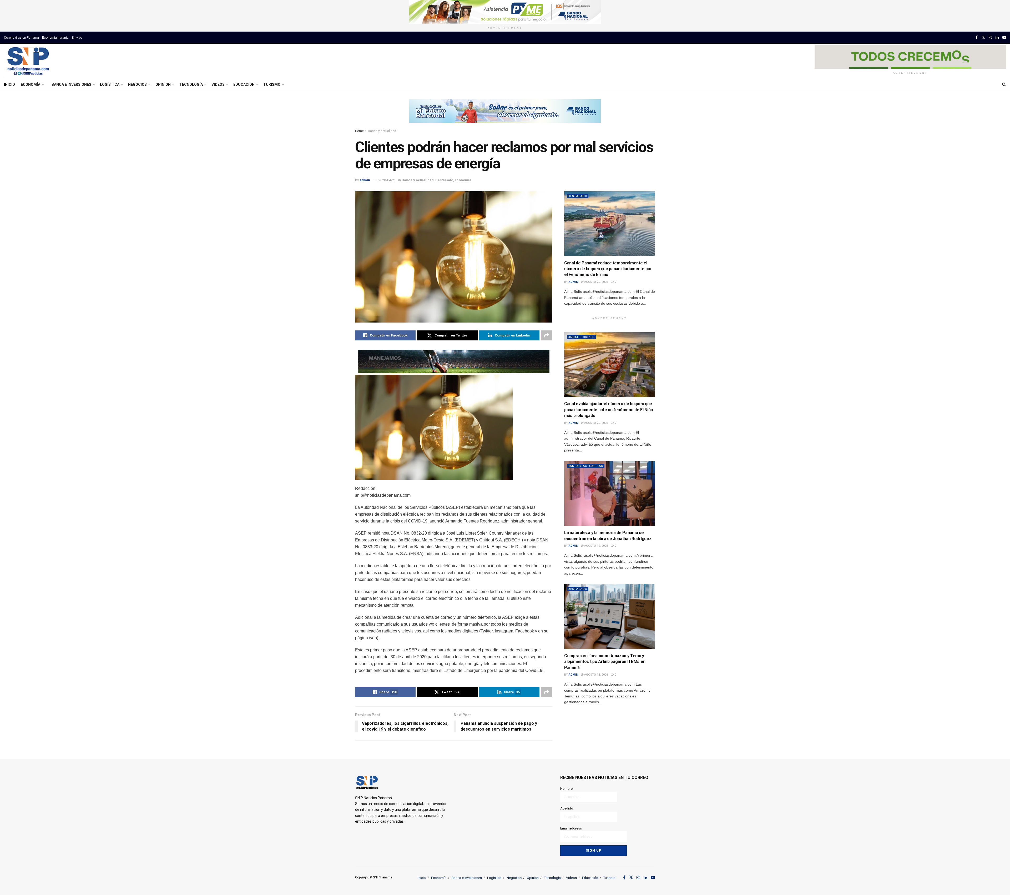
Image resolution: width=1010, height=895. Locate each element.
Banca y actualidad (382, 131)
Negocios (137, 84)
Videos (218, 84)
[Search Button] (1004, 84)
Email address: (571, 828)
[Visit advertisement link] (505, 12)
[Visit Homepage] (28, 61)
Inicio (9, 84)
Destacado (444, 180)
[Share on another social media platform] (546, 335)
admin (365, 180)
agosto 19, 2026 (595, 545)
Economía (30, 84)
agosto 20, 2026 (595, 282)
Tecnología (191, 84)
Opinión (163, 84)
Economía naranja (55, 37)
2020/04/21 (387, 180)
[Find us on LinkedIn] (997, 37)
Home (359, 131)
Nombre (566, 789)
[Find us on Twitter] (983, 37)
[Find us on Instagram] (990, 37)
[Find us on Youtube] (1004, 37)
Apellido (566, 808)
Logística (109, 84)
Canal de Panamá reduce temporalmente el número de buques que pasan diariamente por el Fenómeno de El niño (608, 268)
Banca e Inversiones (71, 84)
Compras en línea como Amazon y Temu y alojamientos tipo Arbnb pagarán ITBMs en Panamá (604, 661)
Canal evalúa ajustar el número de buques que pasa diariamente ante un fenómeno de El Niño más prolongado (608, 409)
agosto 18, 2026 (595, 674)
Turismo (271, 84)
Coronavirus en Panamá (21, 37)
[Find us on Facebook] (977, 37)
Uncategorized (581, 337)
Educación (244, 84)
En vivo (77, 37)
